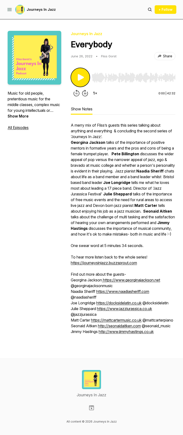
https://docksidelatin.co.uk (119, 303)
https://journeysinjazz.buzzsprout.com (104, 262)
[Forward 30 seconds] (85, 93)
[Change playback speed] (95, 93)
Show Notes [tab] (81, 109)
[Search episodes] (150, 9)
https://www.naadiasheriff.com (122, 291)
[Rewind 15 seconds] (76, 93)
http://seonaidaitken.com (119, 325)
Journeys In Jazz (41, 9)
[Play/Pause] (80, 77)
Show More (18, 116)
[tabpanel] (123, 230)
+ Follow (165, 9)
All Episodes (18, 127)
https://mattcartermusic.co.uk (116, 320)
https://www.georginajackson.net (131, 280)
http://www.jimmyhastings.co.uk (126, 331)
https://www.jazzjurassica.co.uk (124, 308)
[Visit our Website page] (91, 407)
